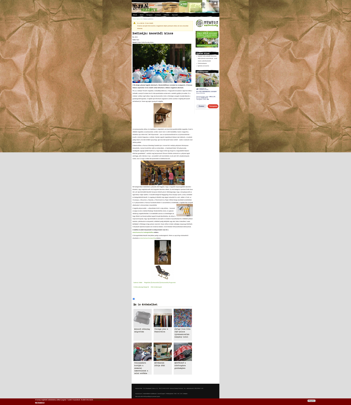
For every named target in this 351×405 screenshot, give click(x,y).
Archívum (158, 15)
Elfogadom (311, 400)
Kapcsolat (175, 15)
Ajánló (142, 15)
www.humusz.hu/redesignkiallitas (143, 232)
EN (181, 393)
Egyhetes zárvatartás (203, 66)
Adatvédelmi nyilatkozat (149, 393)
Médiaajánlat (169, 393)
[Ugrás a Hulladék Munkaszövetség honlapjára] (207, 27)
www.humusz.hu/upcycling (148, 238)
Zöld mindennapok (156, 287)
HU (178, 393)
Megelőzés (147, 282)
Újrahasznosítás (164, 282)
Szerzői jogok (161, 393)
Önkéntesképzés (202, 63)
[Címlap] (175, 6)
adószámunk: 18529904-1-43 (195, 388)
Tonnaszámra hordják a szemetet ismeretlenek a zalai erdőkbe (141, 368)
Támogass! (149, 15)
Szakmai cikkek (140, 19)
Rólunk (135, 15)
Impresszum (138, 393)
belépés (185, 393)
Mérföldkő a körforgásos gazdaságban (180, 365)
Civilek (135, 287)
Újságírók (146, 287)
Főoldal (134, 19)
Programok (172, 282)
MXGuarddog (147, 396)
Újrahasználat (155, 282)
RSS (175, 393)
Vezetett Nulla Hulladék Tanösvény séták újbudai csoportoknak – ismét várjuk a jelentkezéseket (207, 58)
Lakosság (140, 287)
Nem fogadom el (39, 402)
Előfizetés (166, 15)
